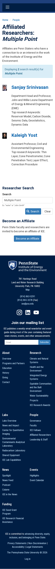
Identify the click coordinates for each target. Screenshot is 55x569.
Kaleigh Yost (24, 135)
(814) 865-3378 (24, 300)
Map (28, 289)
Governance (35, 420)
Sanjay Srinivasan (29, 87)
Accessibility (18, 546)
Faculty (33, 425)
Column (5, 489)
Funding (7, 504)
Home (5, 19)
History (5, 372)
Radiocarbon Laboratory (13, 450)
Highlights (34, 475)
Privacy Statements (16, 543)
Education (7, 368)
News (5, 470)
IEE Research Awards (40, 405)
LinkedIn (28, 312)
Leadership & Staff (39, 439)
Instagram (19, 312)
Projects (34, 400)
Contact (6, 382)
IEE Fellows (35, 430)
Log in (27, 558)
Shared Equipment (11, 455)
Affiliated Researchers (40, 434)
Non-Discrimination (37, 543)
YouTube (36, 312)
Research (35, 353)
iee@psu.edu (28, 303)
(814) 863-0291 (27, 296)
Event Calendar (37, 480)
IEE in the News (9, 494)
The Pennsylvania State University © (27, 552)
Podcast (6, 485)
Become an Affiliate (27, 238)
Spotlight (6, 475)
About (6, 353)
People (16, 19)
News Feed (7, 480)
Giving (5, 377)
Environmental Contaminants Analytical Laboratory (13, 442)
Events (34, 470)
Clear (47, 211)
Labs (5, 415)
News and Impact (10, 425)
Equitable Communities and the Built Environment (40, 387)
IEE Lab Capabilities (11, 459)
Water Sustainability (39, 395)
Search (6, 194)
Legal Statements (34, 546)
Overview (6, 358)
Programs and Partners (13, 363)
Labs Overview (9, 420)
